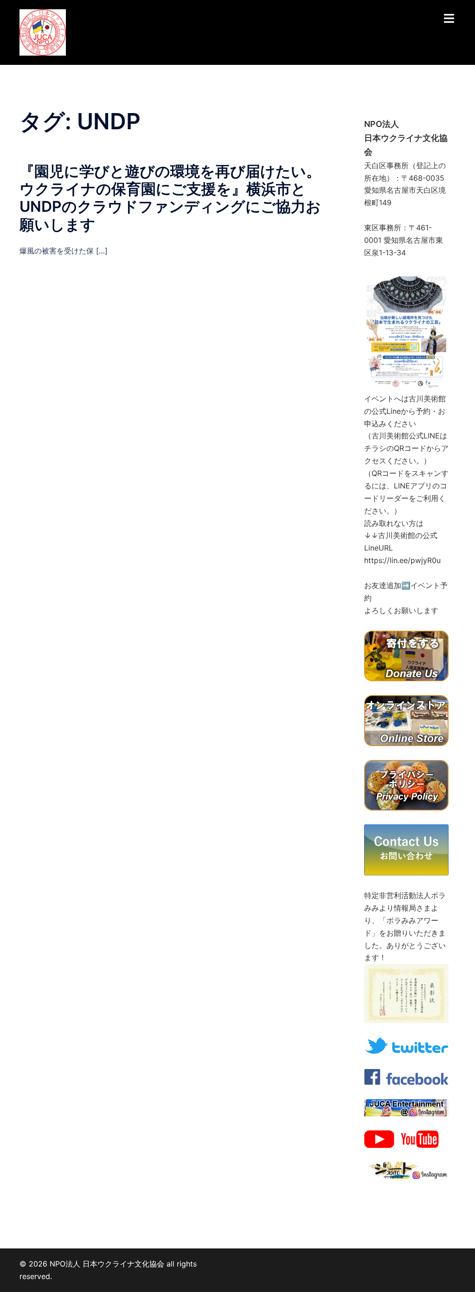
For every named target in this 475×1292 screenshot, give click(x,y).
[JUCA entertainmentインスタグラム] (406, 1107)
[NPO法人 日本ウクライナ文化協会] (42, 31)
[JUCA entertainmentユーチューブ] (406, 1138)
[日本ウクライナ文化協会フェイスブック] (406, 1076)
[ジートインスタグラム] (406, 1169)
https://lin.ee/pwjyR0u (402, 560)
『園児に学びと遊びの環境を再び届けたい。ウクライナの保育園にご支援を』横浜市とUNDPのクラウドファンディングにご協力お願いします (170, 198)
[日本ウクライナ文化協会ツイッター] (406, 1045)
